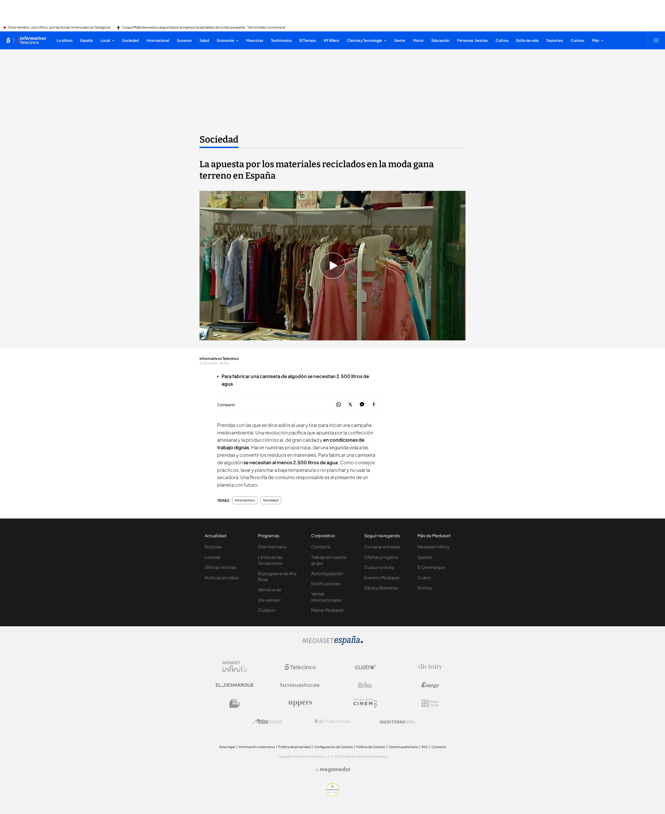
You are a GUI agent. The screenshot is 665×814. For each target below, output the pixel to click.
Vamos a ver (269, 589)
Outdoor (266, 610)
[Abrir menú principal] (656, 40)
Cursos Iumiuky (379, 567)
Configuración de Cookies (333, 747)
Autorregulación (327, 573)
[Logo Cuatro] (365, 667)
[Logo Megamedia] (335, 769)
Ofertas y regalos (381, 557)
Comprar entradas (382, 546)
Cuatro (424, 577)
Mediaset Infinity (433, 546)
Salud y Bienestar (381, 587)
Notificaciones (326, 583)
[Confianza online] (332, 794)
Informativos (245, 500)
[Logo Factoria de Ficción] (300, 685)
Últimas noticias (220, 567)
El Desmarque (431, 567)
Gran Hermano (272, 546)
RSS (425, 747)
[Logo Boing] (365, 685)
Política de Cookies (370, 747)
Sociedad (219, 139)
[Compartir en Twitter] (350, 404)
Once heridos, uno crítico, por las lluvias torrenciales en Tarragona (59, 27)
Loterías (213, 557)
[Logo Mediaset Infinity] (234, 667)
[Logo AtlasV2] (267, 721)
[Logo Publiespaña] (332, 721)
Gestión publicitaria (403, 747)
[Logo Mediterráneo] (398, 721)
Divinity (424, 587)
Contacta (320, 546)
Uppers (424, 557)
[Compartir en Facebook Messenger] (362, 404)
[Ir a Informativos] (32, 40)
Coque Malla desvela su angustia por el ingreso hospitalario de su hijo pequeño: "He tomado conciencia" (204, 27)
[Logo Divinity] (430, 667)
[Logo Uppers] (300, 703)
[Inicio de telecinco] (8, 40)
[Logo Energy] (430, 685)
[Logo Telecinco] (300, 667)
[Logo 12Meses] (430, 703)
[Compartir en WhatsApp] (338, 404)
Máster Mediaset (327, 610)
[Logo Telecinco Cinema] (365, 703)
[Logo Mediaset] (332, 643)
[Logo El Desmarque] (235, 685)
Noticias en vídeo (222, 577)
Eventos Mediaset (382, 577)
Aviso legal (227, 747)
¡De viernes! (269, 600)
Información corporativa (257, 747)
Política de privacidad (294, 747)
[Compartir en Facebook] (373, 404)
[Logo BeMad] (234, 703)
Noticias (213, 546)
